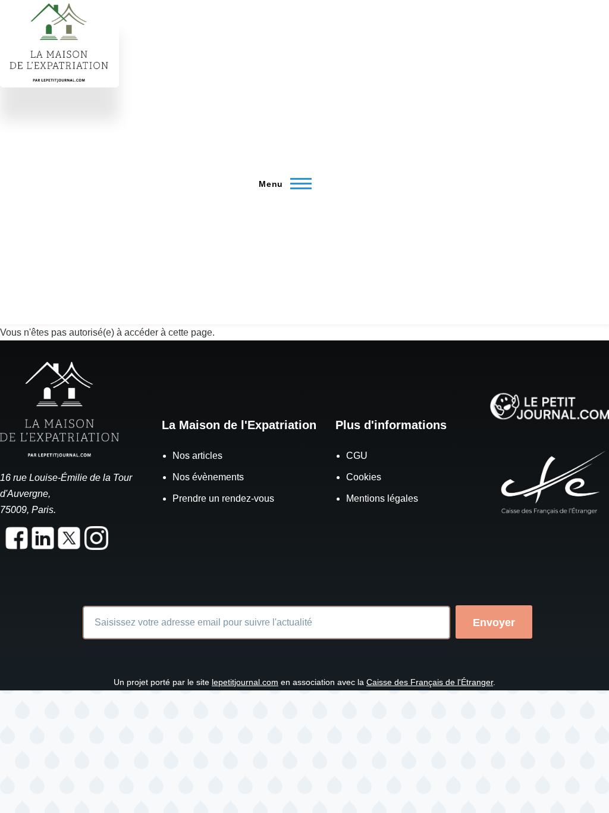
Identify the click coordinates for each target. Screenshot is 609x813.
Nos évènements (208, 477)
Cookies (363, 477)
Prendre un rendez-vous (223, 498)
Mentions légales (382, 498)
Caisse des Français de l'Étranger (429, 682)
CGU (357, 456)
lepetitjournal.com (245, 682)
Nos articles (197, 456)
